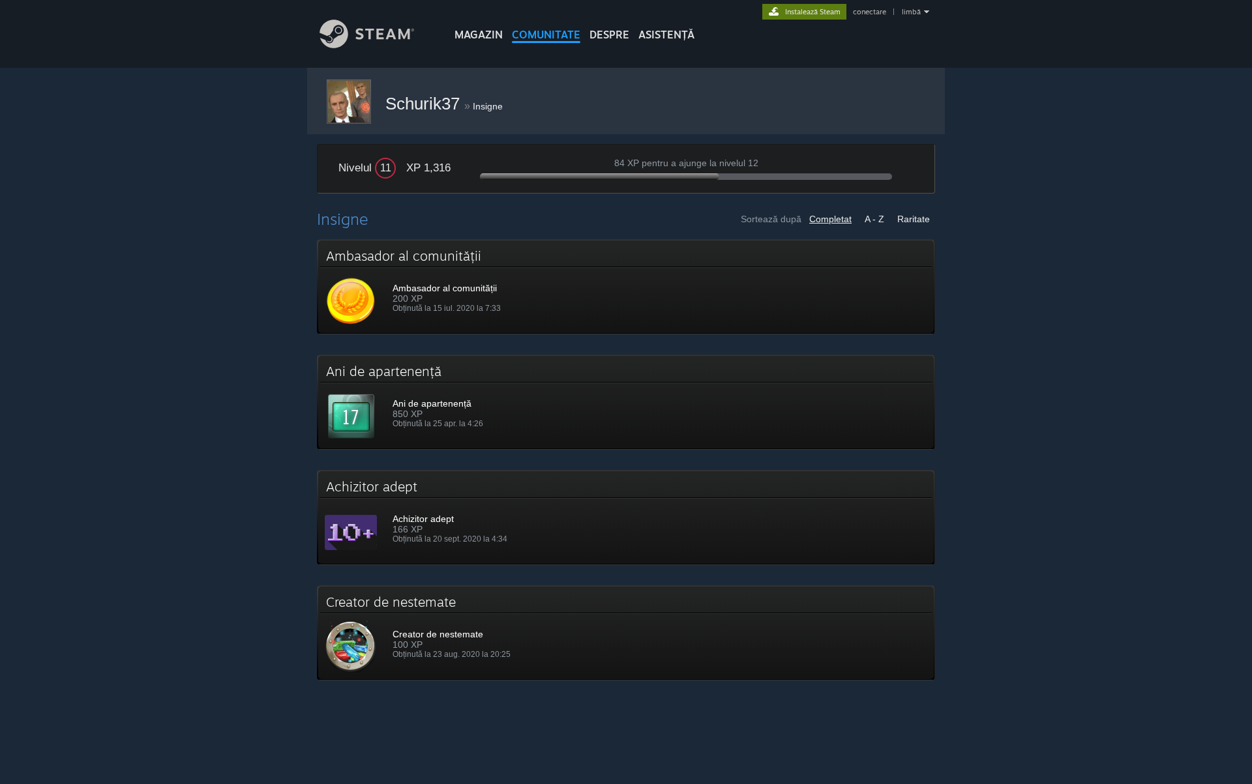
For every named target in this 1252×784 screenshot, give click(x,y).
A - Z (874, 219)
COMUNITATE (546, 34)
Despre (609, 34)
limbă (911, 11)
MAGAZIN (479, 34)
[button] (626, 286)
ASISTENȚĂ (666, 34)
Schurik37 (424, 103)
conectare (869, 11)
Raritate (913, 219)
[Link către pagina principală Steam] (367, 44)
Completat (830, 219)
